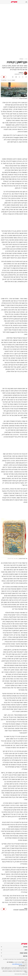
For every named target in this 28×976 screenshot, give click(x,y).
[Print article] (13, 77)
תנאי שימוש (24, 974)
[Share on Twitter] (19, 77)
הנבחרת (21, 59)
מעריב (26, 59)
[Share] (26, 77)
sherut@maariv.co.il (17, 964)
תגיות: (25, 908)
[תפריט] (27, 2)
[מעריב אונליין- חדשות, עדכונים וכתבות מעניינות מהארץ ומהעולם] (14, 2)
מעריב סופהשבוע (23, 909)
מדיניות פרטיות (18, 974)
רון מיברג (21, 72)
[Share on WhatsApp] (16, 77)
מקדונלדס (15, 909)
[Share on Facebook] (23, 77)
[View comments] (3, 77)
